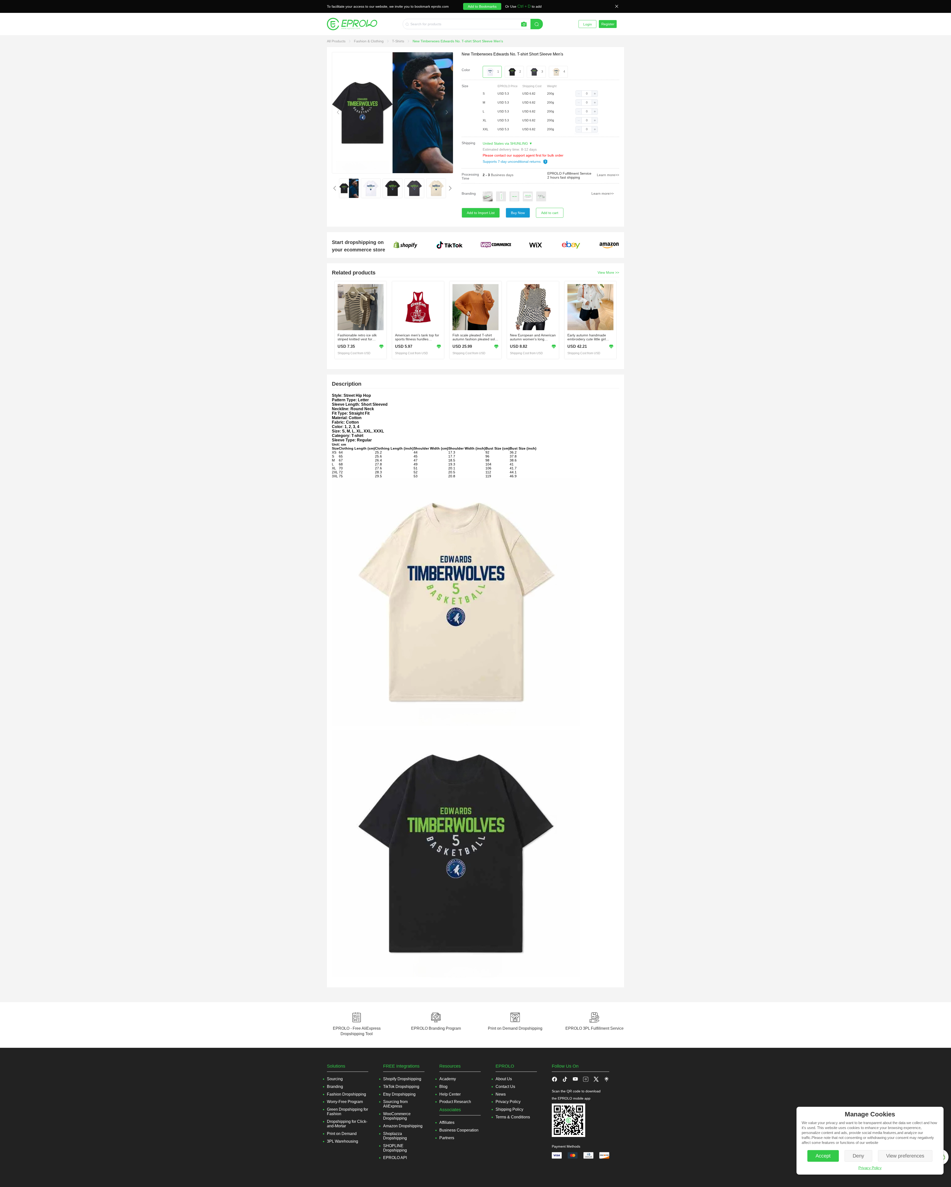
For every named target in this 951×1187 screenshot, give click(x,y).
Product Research (455, 1102)
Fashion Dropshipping (346, 1094)
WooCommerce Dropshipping (397, 1116)
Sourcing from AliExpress (395, 1104)
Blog (443, 1086)
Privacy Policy (870, 1168)
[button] (579, 94)
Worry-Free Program (345, 1102)
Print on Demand (342, 1134)
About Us (504, 1079)
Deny (858, 1156)
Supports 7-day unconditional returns (512, 161)
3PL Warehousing (342, 1141)
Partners (446, 1138)
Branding (469, 193)
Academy (447, 1079)
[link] (336, 41)
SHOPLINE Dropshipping (395, 1148)
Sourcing (335, 1079)
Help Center (450, 1094)
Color (466, 70)
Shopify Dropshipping (402, 1079)
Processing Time (470, 176)
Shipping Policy (509, 1109)
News (501, 1094)
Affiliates (446, 1122)
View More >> (608, 272)
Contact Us (505, 1086)
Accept (823, 1156)
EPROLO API (395, 1158)
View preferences (905, 1156)
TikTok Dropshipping (401, 1086)
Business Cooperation (458, 1130)
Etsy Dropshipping (399, 1094)
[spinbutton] (587, 93)
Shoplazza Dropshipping (395, 1136)
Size (465, 86)
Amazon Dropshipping (403, 1126)
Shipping (468, 143)
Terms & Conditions (513, 1117)
